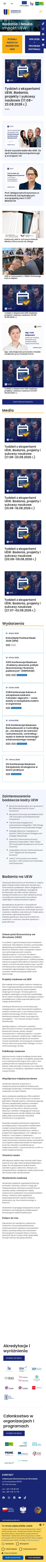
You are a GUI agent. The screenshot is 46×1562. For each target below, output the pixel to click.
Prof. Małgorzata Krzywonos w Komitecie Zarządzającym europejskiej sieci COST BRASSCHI (22, 196)
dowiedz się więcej (14, 1358)
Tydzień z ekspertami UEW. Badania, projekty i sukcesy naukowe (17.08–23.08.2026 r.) (22, 96)
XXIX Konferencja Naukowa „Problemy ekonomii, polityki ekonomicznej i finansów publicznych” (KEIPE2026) (22, 666)
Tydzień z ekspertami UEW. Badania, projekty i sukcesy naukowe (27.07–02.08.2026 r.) (22, 605)
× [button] (43, 1525)
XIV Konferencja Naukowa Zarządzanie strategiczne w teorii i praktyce (22, 767)
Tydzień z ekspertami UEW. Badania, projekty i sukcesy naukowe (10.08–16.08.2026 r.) (20, 315)
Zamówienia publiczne (11, 1520)
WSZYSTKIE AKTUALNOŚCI (23, 402)
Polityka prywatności (33, 1540)
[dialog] (23, 1542)
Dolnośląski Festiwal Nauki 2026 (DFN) (21, 639)
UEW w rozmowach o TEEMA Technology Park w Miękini (22, 277)
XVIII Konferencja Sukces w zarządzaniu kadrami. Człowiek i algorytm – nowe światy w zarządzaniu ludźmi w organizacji (22, 698)
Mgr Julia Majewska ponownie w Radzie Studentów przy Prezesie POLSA (22, 353)
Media (7, 109)
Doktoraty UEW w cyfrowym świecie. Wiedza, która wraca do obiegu (21, 240)
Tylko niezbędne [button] (34, 1558)
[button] (12, 44)
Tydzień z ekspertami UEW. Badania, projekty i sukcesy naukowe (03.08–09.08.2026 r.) (21, 390)
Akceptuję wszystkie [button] (12, 1558)
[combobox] (40, 1525)
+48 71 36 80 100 (12, 1489)
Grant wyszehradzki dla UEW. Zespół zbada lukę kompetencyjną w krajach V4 (23, 153)
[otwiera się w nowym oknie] (32, 4)
